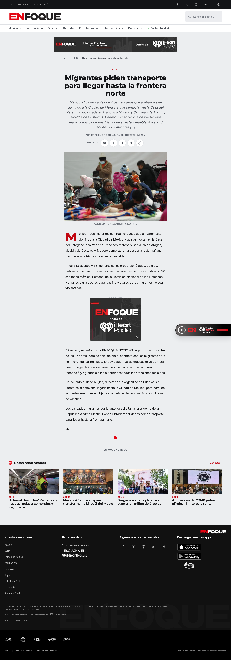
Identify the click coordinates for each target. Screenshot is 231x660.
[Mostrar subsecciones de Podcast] (141, 28)
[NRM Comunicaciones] (8, 639)
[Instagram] (196, 4)
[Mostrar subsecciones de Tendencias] (122, 28)
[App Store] (189, 547)
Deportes (69, 28)
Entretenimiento (89, 28)
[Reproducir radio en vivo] (182, 330)
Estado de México (14, 556)
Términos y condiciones (46, 650)
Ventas (8, 650)
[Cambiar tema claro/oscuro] (218, 4)
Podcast (133, 28)
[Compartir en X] (122, 143)
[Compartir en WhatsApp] (104, 143)
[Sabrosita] (67, 639)
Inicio (66, 58)
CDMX (75, 58)
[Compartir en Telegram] (131, 143)
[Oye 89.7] (37, 639)
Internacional (34, 28)
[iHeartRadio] (74, 553)
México (13, 28)
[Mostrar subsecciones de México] (20, 28)
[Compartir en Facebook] (113, 143)
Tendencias (112, 28)
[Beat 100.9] (23, 639)
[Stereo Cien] (52, 639)
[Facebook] (177, 4)
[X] (186, 4)
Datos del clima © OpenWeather (17, 620)
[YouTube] (205, 4)
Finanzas (53, 28)
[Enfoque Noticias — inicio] (35, 16)
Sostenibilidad (160, 28)
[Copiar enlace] (140, 143)
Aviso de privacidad (23, 650)
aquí (88, 545)
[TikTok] (164, 547)
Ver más (215, 462)
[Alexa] (189, 565)
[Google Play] (189, 556)
